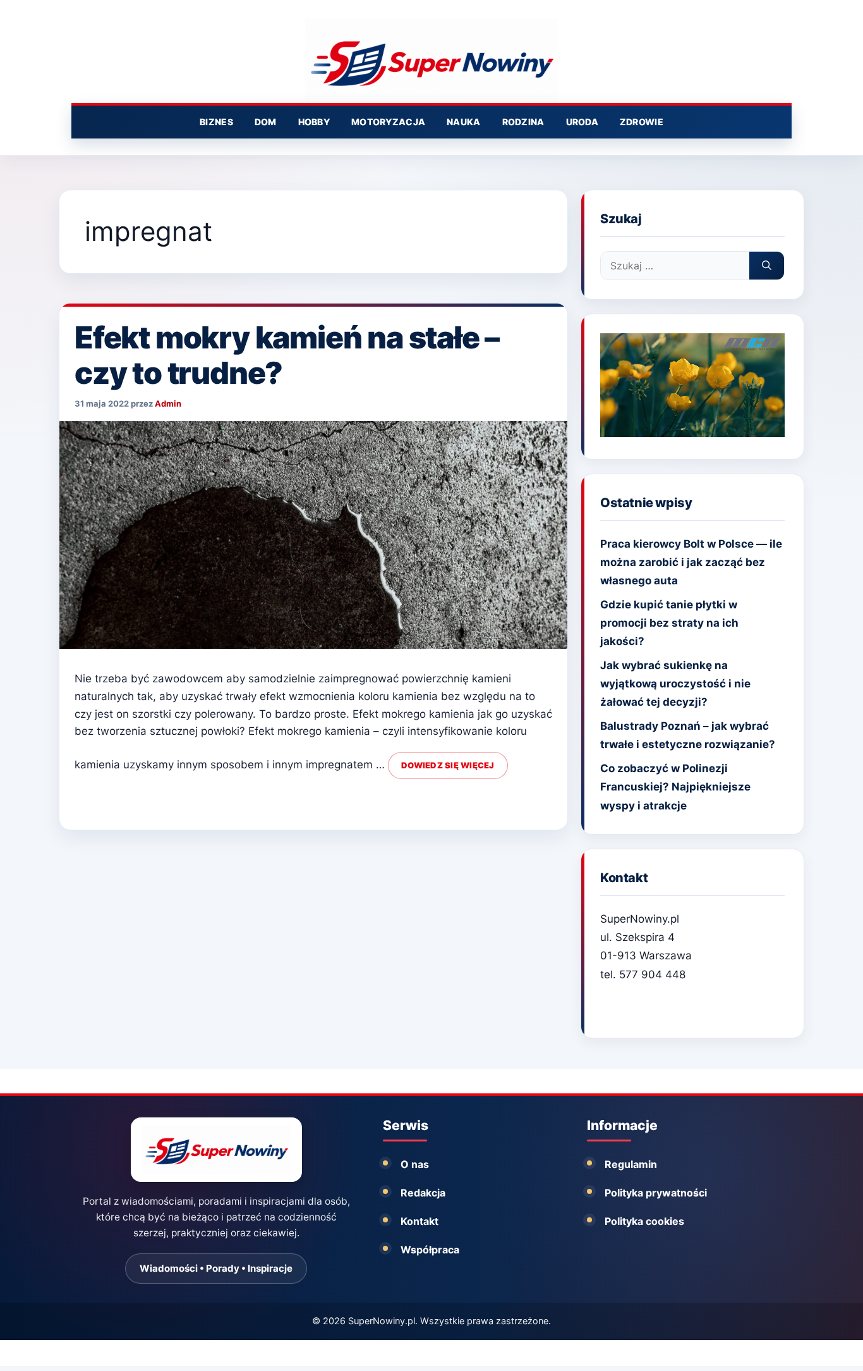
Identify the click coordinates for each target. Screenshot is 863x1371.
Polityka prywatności (656, 1192)
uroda (582, 121)
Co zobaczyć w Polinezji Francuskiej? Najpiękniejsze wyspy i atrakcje (675, 786)
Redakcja (423, 1192)
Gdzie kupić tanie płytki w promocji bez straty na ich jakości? (669, 623)
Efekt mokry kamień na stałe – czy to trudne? (287, 355)
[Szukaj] (766, 266)
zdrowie (641, 121)
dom (266, 121)
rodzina (523, 121)
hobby (314, 121)
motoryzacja (388, 121)
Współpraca (430, 1249)
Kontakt (419, 1221)
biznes (216, 121)
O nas (415, 1164)
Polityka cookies (644, 1221)
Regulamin (631, 1164)
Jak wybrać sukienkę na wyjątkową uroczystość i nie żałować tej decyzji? (675, 683)
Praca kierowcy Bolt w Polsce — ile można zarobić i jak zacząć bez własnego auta (691, 562)
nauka (463, 121)
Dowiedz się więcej (448, 765)
